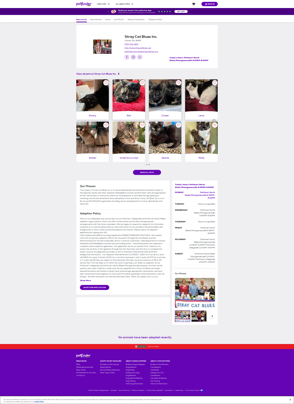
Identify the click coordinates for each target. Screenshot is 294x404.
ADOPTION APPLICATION (94, 287)
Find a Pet (101, 4)
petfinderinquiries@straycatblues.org (141, 51)
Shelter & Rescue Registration (98, 390)
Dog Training (130, 381)
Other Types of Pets (107, 373)
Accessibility (169, 390)
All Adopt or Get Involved (109, 364)
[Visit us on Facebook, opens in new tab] (127, 57)
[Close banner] (108, 11)
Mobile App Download (84, 367)
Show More (85, 280)
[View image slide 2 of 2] (199, 316)
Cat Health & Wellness (158, 378)
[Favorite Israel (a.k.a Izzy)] (142, 125)
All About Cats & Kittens (159, 364)
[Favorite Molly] (215, 125)
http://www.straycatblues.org (138, 48)
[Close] (290, 399)
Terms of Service (124, 390)
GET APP (181, 11)
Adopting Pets (105, 367)
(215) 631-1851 (131, 44)
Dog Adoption (131, 367)
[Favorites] (194, 4)
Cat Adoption (155, 367)
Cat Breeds (154, 370)
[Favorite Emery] (106, 83)
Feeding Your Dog (132, 373)
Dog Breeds (130, 370)
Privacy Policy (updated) (154, 390)
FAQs (78, 364)
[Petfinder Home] (83, 4)
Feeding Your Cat (157, 373)
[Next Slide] (212, 316)
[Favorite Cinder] (178, 83)
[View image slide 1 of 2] (182, 316)
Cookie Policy (179, 390)
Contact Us (80, 375)
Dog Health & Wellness (134, 378)
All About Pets (123, 4)
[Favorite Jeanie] (178, 125)
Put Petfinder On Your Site (86, 373)
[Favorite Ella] (142, 83)
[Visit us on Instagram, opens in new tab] (133, 57)
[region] (147, 400)
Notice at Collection (138, 390)
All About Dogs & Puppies (135, 364)
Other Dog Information (134, 384)
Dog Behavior (131, 375)
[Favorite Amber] (106, 125)
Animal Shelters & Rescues (110, 370)
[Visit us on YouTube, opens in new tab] (139, 57)
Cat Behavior (155, 375)
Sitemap (113, 390)
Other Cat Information (158, 384)
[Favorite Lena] (215, 83)
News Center (81, 370)
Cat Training (155, 381)
